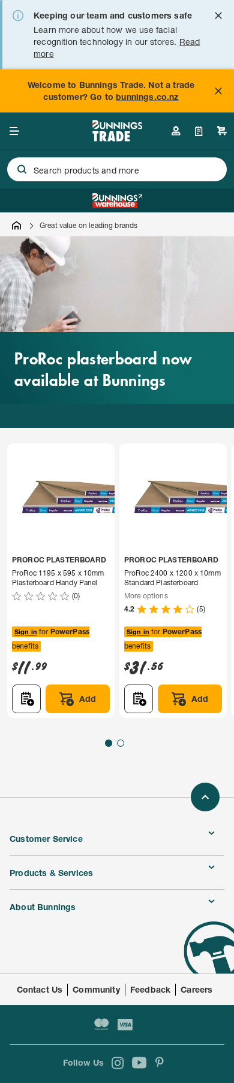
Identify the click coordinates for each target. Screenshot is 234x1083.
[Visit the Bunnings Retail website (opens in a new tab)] (117, 200)
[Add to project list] (26, 699)
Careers (196, 989)
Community (96, 989)
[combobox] (117, 169)
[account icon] (176, 131)
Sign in (25, 631)
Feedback (150, 989)
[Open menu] (14, 131)
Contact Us (40, 989)
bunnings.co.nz (147, 97)
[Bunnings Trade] (117, 138)
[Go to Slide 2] (120, 743)
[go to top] (205, 797)
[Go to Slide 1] (108, 743)
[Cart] (222, 131)
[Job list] (199, 131)
